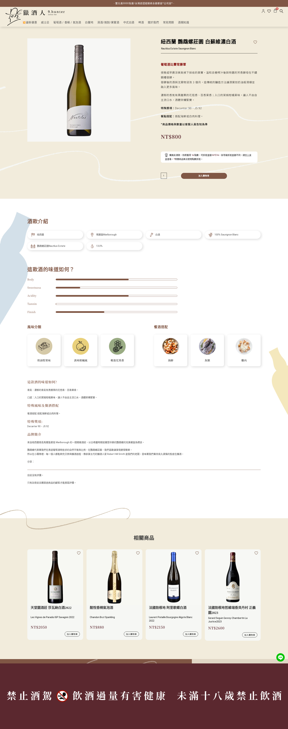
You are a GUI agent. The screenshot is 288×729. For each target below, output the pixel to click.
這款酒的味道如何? (42, 381)
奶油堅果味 (44, 360)
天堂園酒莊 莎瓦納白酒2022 (51, 608)
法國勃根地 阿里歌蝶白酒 (167, 608)
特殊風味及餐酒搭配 (43, 405)
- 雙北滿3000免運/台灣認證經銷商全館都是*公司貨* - (144, 3)
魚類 (207, 360)
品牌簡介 (34, 434)
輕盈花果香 (117, 360)
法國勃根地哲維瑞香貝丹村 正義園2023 (232, 610)
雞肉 (244, 360)
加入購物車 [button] (72, 634)
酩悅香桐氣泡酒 (101, 608)
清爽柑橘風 (80, 360)
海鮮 (170, 360)
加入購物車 (204, 176)
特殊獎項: (35, 421)
